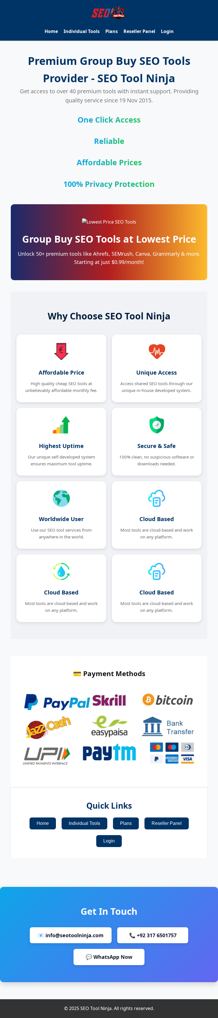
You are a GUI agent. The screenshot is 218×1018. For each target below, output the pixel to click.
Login (167, 31)
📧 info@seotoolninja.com (71, 935)
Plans (111, 31)
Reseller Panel (139, 31)
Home (51, 31)
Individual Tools (82, 31)
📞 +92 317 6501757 (153, 935)
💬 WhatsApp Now (109, 956)
